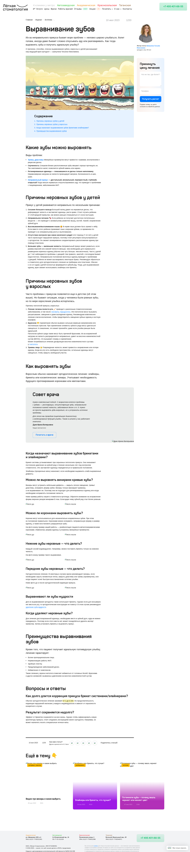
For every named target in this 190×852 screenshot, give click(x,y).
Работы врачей (65, 9)
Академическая (86, 5)
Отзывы (78, 9)
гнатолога (33, 344)
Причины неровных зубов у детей (50, 121)
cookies (96, 846)
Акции (92, 9)
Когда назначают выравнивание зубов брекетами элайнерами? (62, 128)
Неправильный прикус (38, 180)
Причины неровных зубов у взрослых (51, 124)
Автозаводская (66, 5)
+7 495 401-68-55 (173, 6)
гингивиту (55, 312)
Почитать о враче (44, 435)
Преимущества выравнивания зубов (51, 131)
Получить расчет (150, 99)
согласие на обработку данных (150, 106)
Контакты (127, 9)
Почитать (106, 9)
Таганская (125, 5)
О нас (117, 9)
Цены (46, 9)
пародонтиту (65, 312)
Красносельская (107, 5)
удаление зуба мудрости (36, 607)
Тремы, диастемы (36, 160)
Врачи (54, 9)
